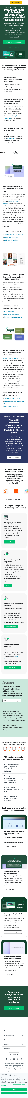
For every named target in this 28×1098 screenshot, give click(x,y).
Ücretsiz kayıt (16, 2)
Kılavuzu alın (9, 975)
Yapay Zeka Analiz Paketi (12, 398)
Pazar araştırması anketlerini (11, 358)
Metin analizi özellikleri (11, 406)
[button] (14, 767)
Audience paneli (9, 311)
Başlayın (8, 585)
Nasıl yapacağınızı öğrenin (13, 932)
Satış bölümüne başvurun (12, 668)
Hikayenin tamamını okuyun (11, 701)
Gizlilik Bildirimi (17, 1084)
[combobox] (14, 1054)
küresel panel (11, 138)
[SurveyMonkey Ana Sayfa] (4, 2)
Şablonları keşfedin (11, 846)
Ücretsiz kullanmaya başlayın (14, 42)
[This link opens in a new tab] (6, 1059)
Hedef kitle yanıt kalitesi (11, 314)
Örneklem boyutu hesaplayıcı (13, 317)
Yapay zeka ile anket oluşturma (13, 234)
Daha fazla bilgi (10, 889)
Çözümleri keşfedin (14, 47)
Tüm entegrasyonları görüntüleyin (14, 499)
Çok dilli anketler (9, 243)
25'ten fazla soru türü (11, 237)
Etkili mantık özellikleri (11, 240)
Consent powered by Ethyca (19, 1095)
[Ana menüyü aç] (24, 2)
